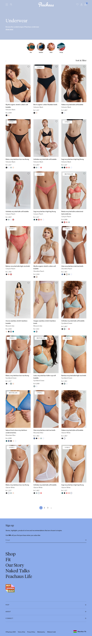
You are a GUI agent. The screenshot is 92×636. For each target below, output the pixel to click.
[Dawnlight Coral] (69, 167)
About (8, 611)
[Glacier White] (64, 113)
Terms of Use (21, 632)
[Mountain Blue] (62, 274)
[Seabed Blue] (13, 331)
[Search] (11, 4)
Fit (8, 559)
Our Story (15, 565)
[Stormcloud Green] (62, 167)
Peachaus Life (19, 576)
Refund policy (41, 632)
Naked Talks (18, 570)
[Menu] (7, 4)
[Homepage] (46, 4)
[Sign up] (85, 540)
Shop (11, 554)
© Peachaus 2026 (11, 632)
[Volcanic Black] (6, 115)
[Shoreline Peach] (8, 115)
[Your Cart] (85, 4)
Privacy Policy (31, 632)
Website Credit (51, 632)
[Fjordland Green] (11, 167)
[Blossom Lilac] (11, 331)
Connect (9, 618)
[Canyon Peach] (41, 167)
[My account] (81, 4)
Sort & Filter (81, 60)
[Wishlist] (77, 4)
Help (7, 605)
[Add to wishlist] (28, 67)
